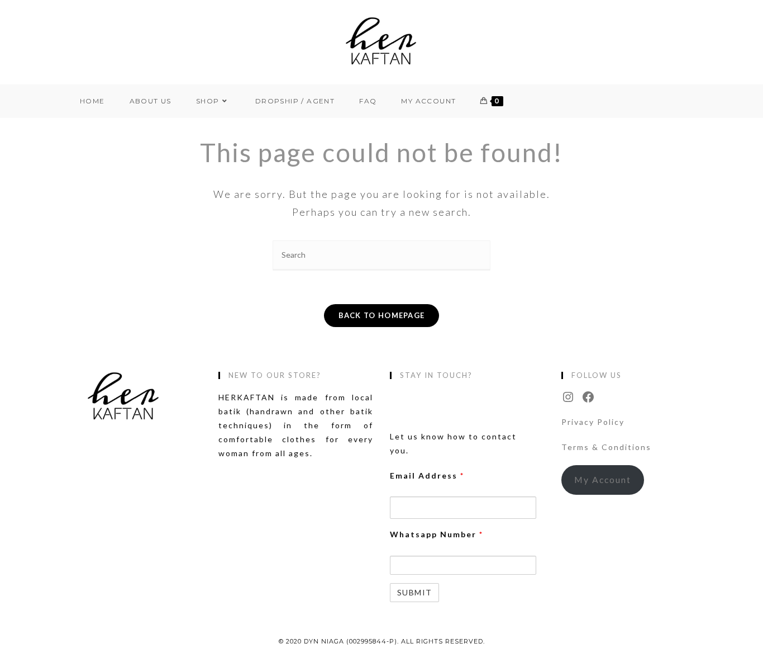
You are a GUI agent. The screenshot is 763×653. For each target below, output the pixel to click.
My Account (602, 479)
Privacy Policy (592, 422)
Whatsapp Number (436, 534)
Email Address (427, 475)
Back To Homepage (381, 315)
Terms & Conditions (606, 447)
